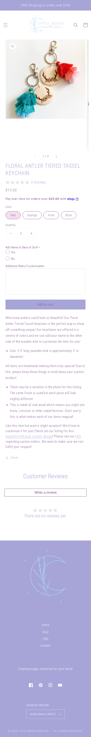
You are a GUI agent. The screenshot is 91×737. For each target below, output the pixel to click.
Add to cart (46, 304)
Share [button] (14, 457)
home (45, 625)
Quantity (10, 225)
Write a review (45, 492)
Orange (32, 215)
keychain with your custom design (29, 436)
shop (45, 632)
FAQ (78, 436)
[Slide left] (35, 156)
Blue (69, 215)
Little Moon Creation (34, 731)
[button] (5, 25)
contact (45, 645)
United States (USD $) (43, 714)
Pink (51, 215)
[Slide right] (56, 156)
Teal (13, 215)
